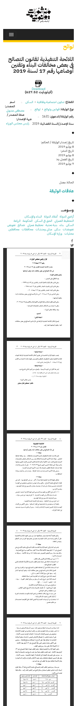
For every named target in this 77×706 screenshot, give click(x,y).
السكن (70, 225)
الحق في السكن (43, 221)
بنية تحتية (51, 225)
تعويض (11, 225)
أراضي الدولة (67, 216)
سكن (57, 229)
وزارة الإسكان (54, 233)
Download (38, 89)
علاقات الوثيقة (61, 191)
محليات (69, 233)
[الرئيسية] (38, 14)
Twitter (72, 245)
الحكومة (28, 221)
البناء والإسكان (33, 216)
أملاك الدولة (51, 216)
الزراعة (17, 221)
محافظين (13, 229)
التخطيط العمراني (64, 221)
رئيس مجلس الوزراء (17, 123)
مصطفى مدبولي (15, 110)
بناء (61, 225)
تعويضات (68, 229)
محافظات (27, 229)
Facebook (72, 240)
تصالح (21, 225)
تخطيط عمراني (35, 225)
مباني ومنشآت (44, 229)
